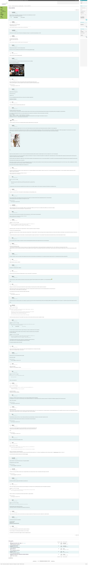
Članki (1, 12)
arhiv (2, 8)
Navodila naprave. (56, 452)
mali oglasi (2, 10)
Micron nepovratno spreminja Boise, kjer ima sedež (17, 0)
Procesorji (16, 555)
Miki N (13, 119)
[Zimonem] (11, 306)
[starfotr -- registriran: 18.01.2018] (11, 46)
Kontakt (18, 563)
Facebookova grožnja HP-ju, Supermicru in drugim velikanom (19, 554)
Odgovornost (11, 563)
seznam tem (82, 24)
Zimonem (13, 305)
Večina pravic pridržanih (6, 563)
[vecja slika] (15, 17)
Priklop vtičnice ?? (13, 548)
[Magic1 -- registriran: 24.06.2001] (11, 244)
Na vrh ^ (86, 563)
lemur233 (15, 465)
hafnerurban (64, 543)
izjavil (17, 179)
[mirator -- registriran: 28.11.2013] (11, 254)
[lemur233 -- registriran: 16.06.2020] (11, 458)
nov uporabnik (82, 16)
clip (10, 549)
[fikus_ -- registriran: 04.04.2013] (11, 168)
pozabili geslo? (82, 17)
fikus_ (13, 167)
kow (12, 52)
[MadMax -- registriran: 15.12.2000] (11, 22)
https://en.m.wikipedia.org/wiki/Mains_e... (15, 62)
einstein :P (11, 552)
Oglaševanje (15, 563)
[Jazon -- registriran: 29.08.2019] (11, 108)
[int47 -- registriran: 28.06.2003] (11, 320)
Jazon (13, 107)
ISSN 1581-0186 (22, 563)
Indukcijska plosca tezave (14, 545)
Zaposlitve (2, 14)
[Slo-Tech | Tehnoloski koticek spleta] (5, 3)
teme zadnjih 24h (3, 11)
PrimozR (64, 554)
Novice (1, 7)
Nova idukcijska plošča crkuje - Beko (15, 543)
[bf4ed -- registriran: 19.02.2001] (11, 527)
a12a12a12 (11, 546)
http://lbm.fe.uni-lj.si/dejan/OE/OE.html (14, 523)
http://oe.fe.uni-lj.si (12, 522)
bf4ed (13, 526)
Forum (1, 9)
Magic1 (13, 243)
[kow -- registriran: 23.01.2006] (11, 53)
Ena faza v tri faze (13, 551)
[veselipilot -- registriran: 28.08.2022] (11, 13)
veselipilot (13, 12)
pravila (2, 17)
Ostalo (1, 16)
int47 (13, 320)
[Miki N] (11, 120)
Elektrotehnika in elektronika (16, 544)
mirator (13, 253)
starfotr (13, 45)
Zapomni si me (83, 11)
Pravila (1, 563)
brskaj (2, 15)
